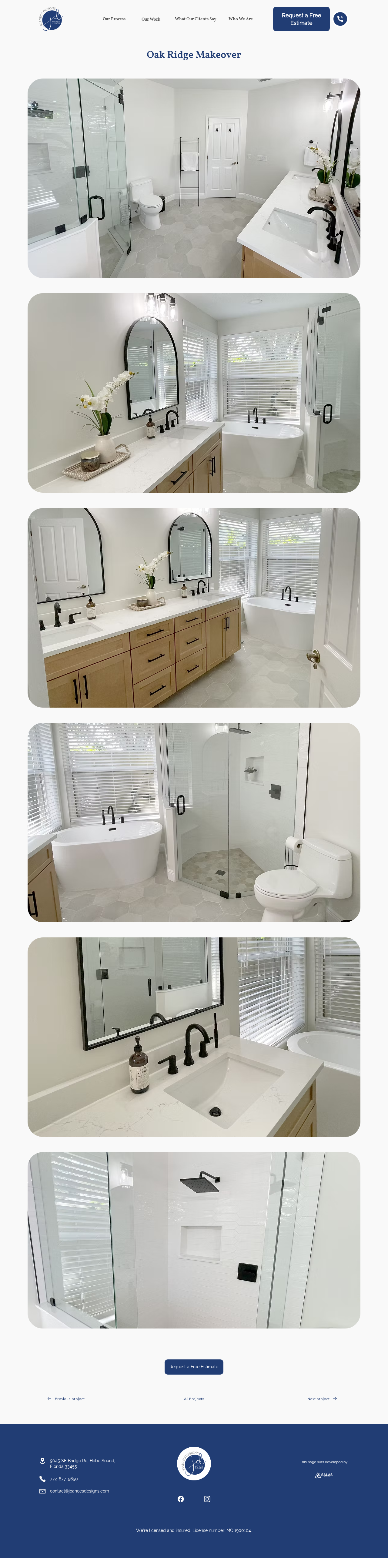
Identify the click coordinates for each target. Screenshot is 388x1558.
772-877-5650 (64, 1478)
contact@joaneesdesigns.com (79, 1491)
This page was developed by (324, 1462)
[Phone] (340, 19)
